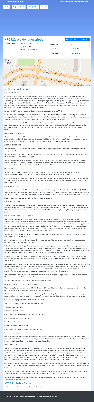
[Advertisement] (47, 22)
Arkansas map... (71, 39)
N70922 (73, 44)
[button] (5, 61)
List (33, 7)
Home (6, 7)
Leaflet (73, 85)
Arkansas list (84, 39)
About (44, 7)
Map (18, 7)
